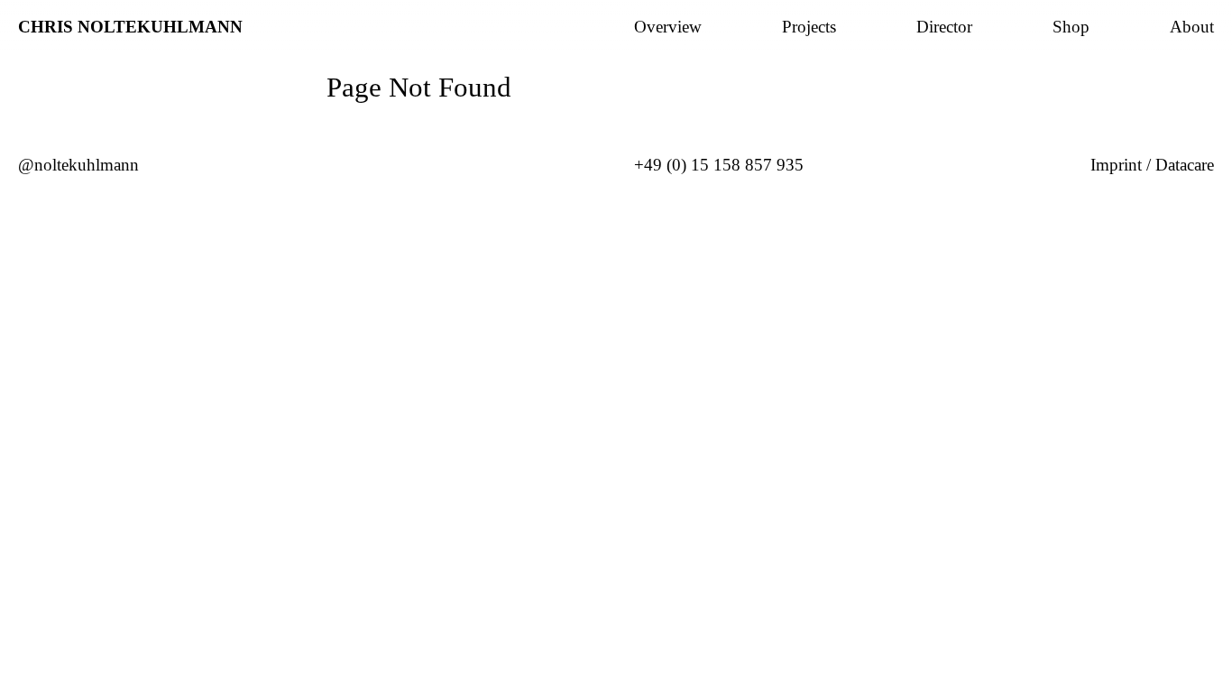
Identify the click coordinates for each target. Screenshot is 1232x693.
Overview (668, 27)
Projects (809, 27)
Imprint (1116, 164)
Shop (1071, 27)
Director (944, 27)
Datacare (1184, 164)
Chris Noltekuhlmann (130, 26)
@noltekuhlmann (78, 164)
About (1192, 27)
